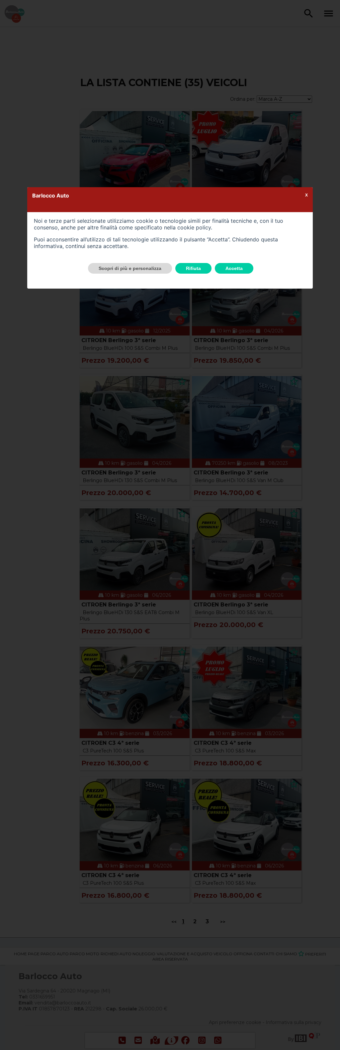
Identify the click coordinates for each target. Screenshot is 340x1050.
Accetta (234, 268)
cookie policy (194, 227)
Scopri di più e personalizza (130, 268)
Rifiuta (193, 268)
